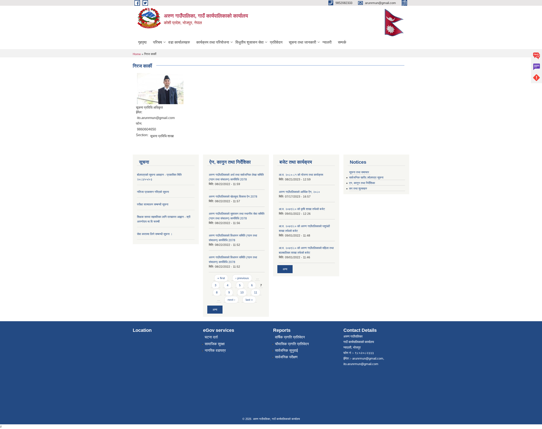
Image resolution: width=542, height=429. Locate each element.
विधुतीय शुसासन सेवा (249, 42)
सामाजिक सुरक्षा (215, 344)
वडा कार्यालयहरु (179, 42)
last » (249, 299)
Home (137, 54)
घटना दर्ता (211, 337)
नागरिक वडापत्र (215, 351)
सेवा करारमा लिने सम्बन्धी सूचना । (154, 234)
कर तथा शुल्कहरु (358, 188)
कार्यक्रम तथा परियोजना (212, 42)
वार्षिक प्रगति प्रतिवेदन (290, 337)
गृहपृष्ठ (142, 42)
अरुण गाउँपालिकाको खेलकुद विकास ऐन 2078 (233, 196)
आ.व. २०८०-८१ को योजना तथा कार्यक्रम (301, 174)
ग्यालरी (327, 42)
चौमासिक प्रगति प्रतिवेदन (292, 344)
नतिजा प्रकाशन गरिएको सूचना (153, 192)
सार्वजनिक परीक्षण (286, 357)
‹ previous (242, 278)
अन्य (215, 309)
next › (231, 299)
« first (221, 278)
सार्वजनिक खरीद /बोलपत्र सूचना (366, 177)
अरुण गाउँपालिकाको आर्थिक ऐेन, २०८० (299, 192)
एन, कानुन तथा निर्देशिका (362, 183)
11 (255, 292)
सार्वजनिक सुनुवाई (286, 351)
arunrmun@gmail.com (367, 358)
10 (242, 292)
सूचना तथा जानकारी (302, 42)
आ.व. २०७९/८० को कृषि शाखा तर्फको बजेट (302, 209)
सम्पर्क (342, 42)
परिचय (157, 42)
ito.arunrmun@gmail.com (360, 364)
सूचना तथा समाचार (359, 172)
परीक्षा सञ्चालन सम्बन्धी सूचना (152, 204)
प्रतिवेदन (276, 42)
